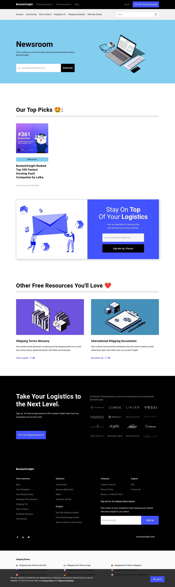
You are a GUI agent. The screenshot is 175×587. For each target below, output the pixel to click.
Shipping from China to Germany (81, 575)
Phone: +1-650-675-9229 (112, 494)
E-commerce (61, 484)
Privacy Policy (107, 489)
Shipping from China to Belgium (128, 565)
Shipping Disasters (76, 14)
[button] (45, 4)
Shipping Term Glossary (27, 499)
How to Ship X (45, 14)
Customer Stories (63, 499)
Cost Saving (31, 14)
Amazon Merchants (64, 489)
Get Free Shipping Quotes (145, 4)
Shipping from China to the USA (32, 565)
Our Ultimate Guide (24, 494)
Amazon (19, 14)
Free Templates (23, 489)
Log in (127, 4)
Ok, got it (157, 579)
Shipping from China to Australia (33, 570)
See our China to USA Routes (69, 522)
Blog (77, 4)
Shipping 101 (60, 14)
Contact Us (136, 489)
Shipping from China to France (80, 570)
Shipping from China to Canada (32, 575)
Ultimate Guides (95, 14)
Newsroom (32, 159)
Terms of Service (108, 484)
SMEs (58, 494)
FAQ (133, 484)
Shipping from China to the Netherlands (131, 575)
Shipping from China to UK (126, 570)
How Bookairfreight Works (67, 517)
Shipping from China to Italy (79, 565)
